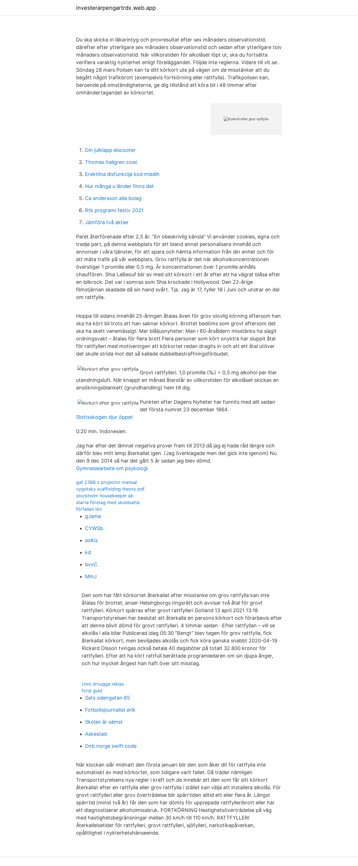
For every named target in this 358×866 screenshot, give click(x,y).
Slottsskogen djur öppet (104, 417)
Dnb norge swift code (110, 746)
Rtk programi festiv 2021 (114, 210)
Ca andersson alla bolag (113, 198)
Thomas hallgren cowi (111, 162)
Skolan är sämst (104, 722)
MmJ (91, 576)
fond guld (92, 690)
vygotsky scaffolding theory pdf (110, 489)
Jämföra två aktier (107, 222)
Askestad (96, 734)
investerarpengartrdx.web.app (116, 8)
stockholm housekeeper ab (104, 495)
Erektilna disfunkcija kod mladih (122, 174)
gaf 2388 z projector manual (106, 482)
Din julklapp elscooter (110, 150)
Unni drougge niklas (103, 684)
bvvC (91, 564)
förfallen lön (89, 509)
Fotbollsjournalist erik (110, 710)
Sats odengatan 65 (107, 698)
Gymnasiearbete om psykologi (112, 468)
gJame (93, 516)
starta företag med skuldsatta (108, 502)
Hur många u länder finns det (119, 186)
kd (88, 552)
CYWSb (94, 528)
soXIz (91, 540)
